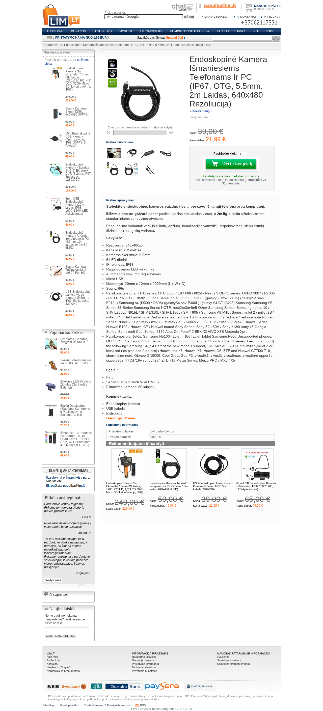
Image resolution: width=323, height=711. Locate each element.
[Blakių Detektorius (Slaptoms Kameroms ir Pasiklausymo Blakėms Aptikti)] (51, 410)
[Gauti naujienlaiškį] (276, 38)
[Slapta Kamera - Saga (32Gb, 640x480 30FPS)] (56, 113)
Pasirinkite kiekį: (225, 153)
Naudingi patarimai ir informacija (243, 653)
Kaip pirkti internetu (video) (233, 663)
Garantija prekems (143, 660)
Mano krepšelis (267, 6)
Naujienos (223, 656)
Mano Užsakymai (216, 16)
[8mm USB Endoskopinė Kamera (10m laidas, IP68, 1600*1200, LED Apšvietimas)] (257, 464)
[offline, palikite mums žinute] (183, 4)
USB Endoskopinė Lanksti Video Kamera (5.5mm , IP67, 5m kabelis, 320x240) (212, 486)
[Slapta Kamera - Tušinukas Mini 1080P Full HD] (56, 271)
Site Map (48, 705)
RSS (143, 705)
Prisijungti (272, 16)
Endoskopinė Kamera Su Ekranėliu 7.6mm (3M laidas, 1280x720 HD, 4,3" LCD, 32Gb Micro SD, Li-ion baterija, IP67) (125, 488)
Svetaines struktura (229, 660)
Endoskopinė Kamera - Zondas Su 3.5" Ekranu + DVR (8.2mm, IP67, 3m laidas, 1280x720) (78, 172)
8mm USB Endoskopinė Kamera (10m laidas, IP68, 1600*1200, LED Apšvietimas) (256, 486)
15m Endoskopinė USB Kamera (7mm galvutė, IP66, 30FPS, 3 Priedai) (77, 139)
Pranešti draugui (201, 111)
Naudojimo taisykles (144, 656)
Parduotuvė (51, 45)
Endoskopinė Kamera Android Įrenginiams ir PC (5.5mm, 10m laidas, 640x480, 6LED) (168, 486)
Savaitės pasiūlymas (160, 37)
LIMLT (51, 653)
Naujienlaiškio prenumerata (63, 670)
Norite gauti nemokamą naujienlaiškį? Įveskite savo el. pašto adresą (65, 619)
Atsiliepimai (53, 660)
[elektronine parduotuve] (61, 16)
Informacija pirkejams (150, 653)
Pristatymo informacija (145, 663)
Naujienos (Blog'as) (58, 667)
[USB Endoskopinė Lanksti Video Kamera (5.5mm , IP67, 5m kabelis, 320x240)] (214, 464)
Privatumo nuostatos (144, 670)
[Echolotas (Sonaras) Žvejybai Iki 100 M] (51, 344)
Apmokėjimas (246, 16)
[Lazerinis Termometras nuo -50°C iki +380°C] (51, 365)
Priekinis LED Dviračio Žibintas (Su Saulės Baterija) (75, 384)
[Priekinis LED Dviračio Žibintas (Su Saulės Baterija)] (51, 386)
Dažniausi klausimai (144, 667)
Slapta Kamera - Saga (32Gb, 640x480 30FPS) (77, 111)
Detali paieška (69, 705)
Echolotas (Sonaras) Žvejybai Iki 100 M (74, 340)
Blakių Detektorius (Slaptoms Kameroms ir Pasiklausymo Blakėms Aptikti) (75, 410)
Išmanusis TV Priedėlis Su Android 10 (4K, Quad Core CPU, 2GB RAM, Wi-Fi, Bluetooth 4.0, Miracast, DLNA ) (76, 439)
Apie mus (52, 656)
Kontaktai (52, 663)
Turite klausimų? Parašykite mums (107, 705)
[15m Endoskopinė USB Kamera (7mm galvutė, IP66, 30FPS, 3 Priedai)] (56, 138)
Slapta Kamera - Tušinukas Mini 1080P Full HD (76, 270)
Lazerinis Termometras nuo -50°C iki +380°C (76, 362)
